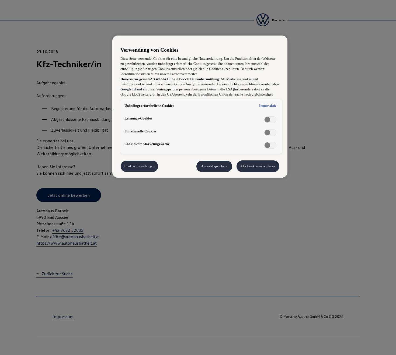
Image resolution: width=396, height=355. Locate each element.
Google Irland (131, 89)
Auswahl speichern (214, 166)
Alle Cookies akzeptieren (258, 166)
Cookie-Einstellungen (139, 166)
